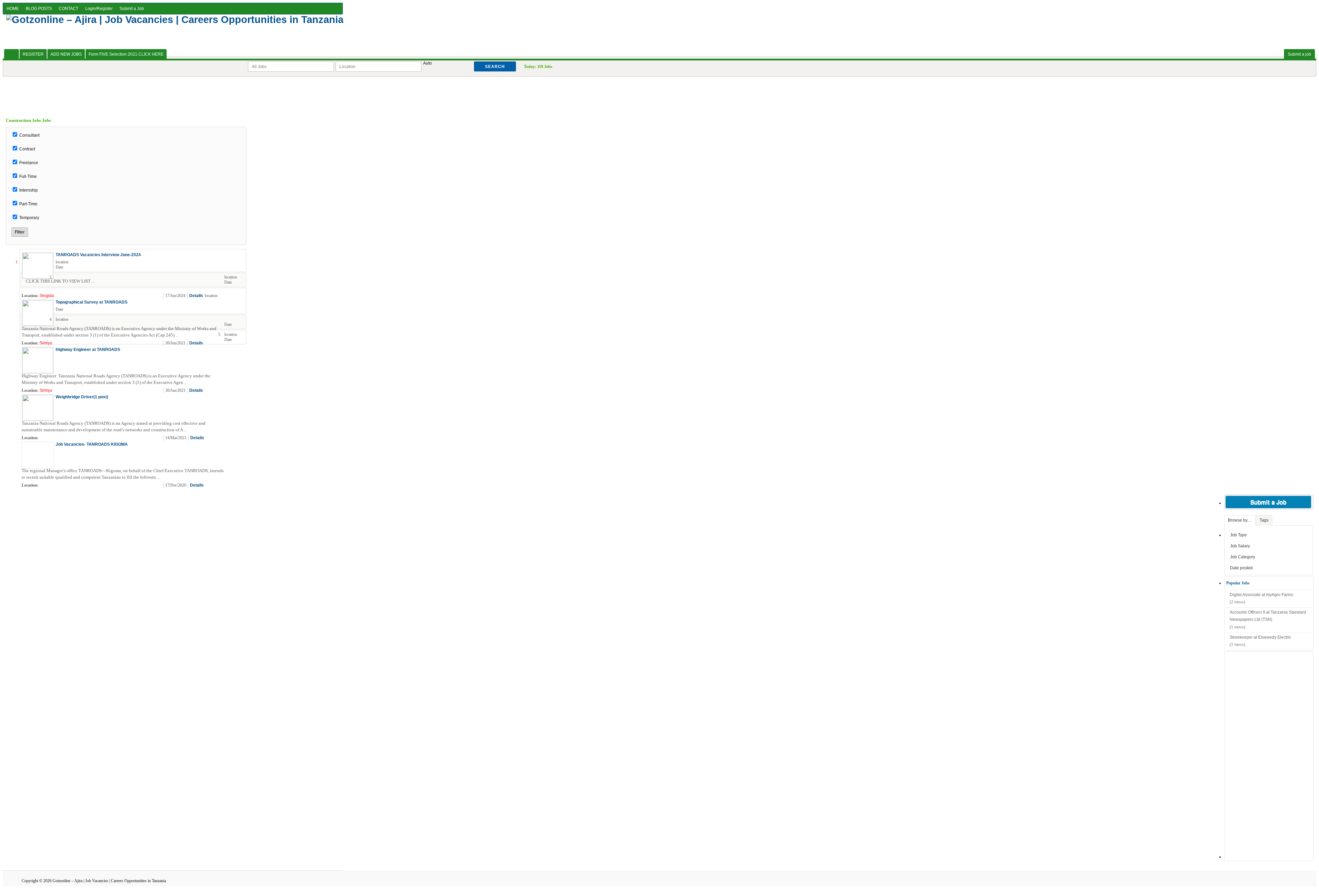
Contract (27, 149)
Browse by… (1240, 520)
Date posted (1241, 568)
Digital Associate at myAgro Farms (1261, 594)
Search (495, 66)
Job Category (1242, 557)
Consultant (29, 135)
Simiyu (46, 343)
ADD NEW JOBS (66, 54)
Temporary (29, 217)
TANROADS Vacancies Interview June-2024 (98, 254)
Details (196, 295)
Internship (28, 190)
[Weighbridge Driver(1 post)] (37, 419)
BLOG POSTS (39, 8)
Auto (427, 63)
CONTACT (68, 8)
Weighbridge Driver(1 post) (82, 397)
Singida (47, 295)
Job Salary (1240, 546)
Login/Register (99, 8)
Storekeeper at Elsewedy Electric (1260, 637)
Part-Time (28, 204)
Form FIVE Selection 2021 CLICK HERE (126, 54)
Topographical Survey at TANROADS (91, 302)
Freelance (28, 162)
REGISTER (33, 54)
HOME (13, 8)
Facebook (240, 296)
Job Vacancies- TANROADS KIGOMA (92, 444)
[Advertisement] (659, 92)
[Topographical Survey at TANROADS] (37, 324)
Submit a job (1299, 54)
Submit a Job (132, 8)
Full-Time (28, 176)
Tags (1264, 520)
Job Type (1238, 535)
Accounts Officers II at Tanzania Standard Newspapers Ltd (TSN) (1268, 616)
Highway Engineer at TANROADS (88, 349)
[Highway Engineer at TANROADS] (37, 371)
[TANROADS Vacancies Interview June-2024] (37, 277)
